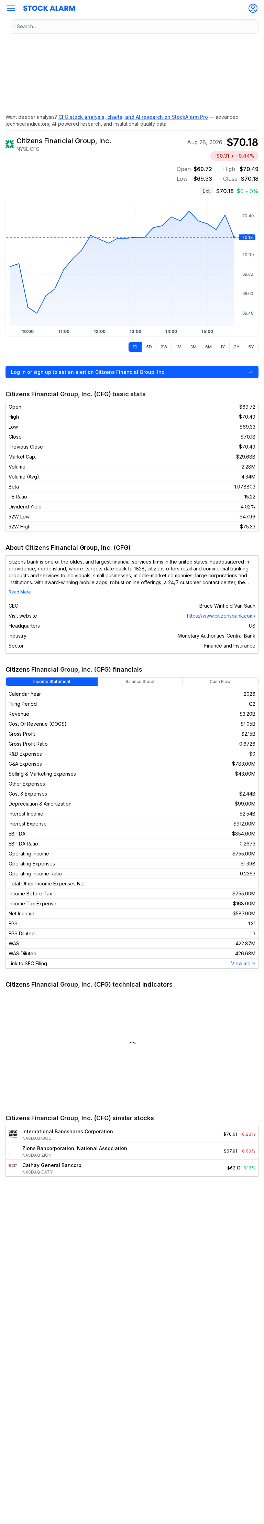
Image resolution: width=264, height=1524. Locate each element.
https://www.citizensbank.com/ (221, 616)
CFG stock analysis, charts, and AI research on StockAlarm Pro (133, 117)
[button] (11, 8)
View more (243, 963)
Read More (20, 592)
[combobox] (134, 26)
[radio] (135, 347)
